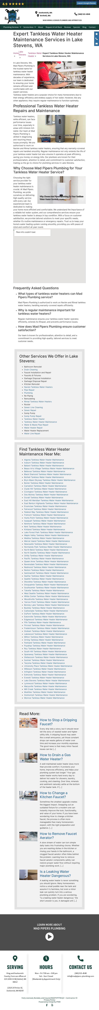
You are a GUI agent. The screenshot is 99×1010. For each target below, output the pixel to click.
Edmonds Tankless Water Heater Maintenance (45, 674)
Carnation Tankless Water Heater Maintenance (45, 486)
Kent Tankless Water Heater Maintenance (42, 526)
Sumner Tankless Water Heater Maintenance (44, 660)
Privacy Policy (49, 1000)
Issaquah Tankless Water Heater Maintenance (44, 521)
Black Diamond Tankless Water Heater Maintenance (47, 474)
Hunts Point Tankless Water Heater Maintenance (46, 518)
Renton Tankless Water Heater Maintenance (44, 570)
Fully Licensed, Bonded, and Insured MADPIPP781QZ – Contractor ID (49, 998)
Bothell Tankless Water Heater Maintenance (44, 477)
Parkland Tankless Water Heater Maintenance (44, 643)
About (40, 27)
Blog (84, 27)
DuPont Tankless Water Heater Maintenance (44, 613)
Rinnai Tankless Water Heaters (38, 401)
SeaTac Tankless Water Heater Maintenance (44, 576)
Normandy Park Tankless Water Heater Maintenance (48, 547)
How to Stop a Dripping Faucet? (58, 722)
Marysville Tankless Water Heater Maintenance (45, 686)
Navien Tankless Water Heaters (38, 387)
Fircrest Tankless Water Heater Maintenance (44, 625)
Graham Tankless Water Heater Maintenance (44, 631)
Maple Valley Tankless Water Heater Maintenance (46, 535)
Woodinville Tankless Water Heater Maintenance (46, 599)
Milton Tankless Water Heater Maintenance (43, 637)
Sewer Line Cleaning (33, 407)
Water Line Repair (32, 433)
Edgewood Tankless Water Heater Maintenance (45, 619)
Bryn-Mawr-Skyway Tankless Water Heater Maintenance (49, 480)
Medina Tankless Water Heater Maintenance (44, 538)
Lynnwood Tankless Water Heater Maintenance (45, 683)
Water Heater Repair (33, 427)
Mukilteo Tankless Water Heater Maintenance (44, 692)
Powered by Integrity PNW (49, 1002)
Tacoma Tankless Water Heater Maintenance (44, 663)
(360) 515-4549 (80, 973)
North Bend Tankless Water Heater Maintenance (46, 550)
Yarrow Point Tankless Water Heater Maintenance (46, 602)
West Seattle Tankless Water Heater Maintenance (46, 593)
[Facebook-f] (46, 1005)
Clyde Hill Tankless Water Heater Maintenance (45, 489)
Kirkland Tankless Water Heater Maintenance (44, 529)
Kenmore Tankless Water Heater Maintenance (44, 523)
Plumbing (28, 393)
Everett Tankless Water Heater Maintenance (44, 677)
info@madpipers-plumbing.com (80, 976)
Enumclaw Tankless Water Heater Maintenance (45, 506)
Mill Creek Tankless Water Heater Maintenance (45, 689)
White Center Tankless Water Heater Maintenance (46, 596)
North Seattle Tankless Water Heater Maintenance (47, 552)
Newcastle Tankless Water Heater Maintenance (45, 544)
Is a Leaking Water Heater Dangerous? (55, 874)
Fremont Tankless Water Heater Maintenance (44, 515)
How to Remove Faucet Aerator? (58, 836)
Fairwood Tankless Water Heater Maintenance (45, 509)
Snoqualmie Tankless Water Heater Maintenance (46, 584)
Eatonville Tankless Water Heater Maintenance (45, 616)
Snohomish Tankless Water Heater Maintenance (45, 695)
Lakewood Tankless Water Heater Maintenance (45, 634)
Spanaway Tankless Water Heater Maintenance (45, 654)
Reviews (67, 27)
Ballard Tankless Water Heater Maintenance (44, 465)
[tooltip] (96, 43)
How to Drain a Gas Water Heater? (55, 757)
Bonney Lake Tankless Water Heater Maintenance (46, 605)
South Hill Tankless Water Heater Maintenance (45, 651)
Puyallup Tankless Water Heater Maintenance (44, 645)
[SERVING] (15, 958)
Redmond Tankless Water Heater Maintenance (45, 567)
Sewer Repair (30, 410)
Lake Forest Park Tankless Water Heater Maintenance (48, 532)
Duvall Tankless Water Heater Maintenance (43, 497)
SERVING (15, 967)
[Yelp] (52, 1005)
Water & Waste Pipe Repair (36, 425)
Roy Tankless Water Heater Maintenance (42, 648)
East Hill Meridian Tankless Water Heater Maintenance (48, 500)
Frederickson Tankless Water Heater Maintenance (46, 628)
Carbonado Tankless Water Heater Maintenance (46, 611)
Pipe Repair (29, 390)
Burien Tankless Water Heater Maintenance (43, 483)
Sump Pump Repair (33, 416)
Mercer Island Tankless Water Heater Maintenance (47, 541)
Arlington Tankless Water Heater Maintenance (45, 672)
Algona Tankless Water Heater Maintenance (44, 460)
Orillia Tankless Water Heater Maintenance (43, 555)
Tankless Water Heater (34, 419)
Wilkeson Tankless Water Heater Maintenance (45, 669)
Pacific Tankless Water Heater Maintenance (44, 558)
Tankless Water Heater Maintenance (40, 422)
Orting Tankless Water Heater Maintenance (43, 640)
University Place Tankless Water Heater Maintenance (48, 666)
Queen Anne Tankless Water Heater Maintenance (46, 561)
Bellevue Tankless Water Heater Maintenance (44, 471)
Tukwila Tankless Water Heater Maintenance (44, 590)
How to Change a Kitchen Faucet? (53, 795)
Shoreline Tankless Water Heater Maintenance (45, 582)
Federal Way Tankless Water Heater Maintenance (46, 512)
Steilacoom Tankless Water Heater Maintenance (46, 657)
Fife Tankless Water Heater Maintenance (42, 622)
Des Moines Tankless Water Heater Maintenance (46, 494)
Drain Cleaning (31, 369)
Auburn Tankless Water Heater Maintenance (44, 462)
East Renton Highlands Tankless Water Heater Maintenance (51, 503)
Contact (92, 27)
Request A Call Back (54, 27)
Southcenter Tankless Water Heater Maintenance (46, 587)
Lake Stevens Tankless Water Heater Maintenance (47, 680)
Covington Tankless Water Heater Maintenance (45, 491)
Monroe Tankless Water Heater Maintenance (44, 698)
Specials (76, 27)
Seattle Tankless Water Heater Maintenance (44, 579)
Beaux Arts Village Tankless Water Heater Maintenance (49, 468)
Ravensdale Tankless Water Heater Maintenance (46, 564)
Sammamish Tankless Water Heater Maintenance (46, 573)
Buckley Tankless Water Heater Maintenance (44, 608)
